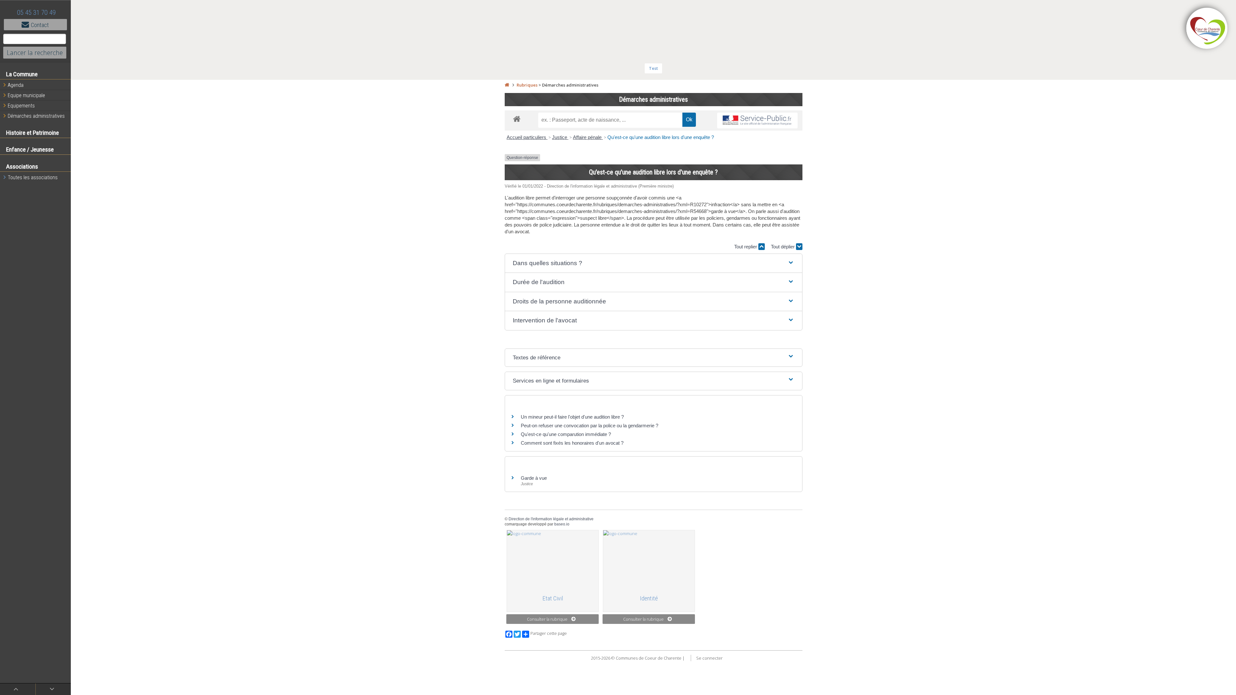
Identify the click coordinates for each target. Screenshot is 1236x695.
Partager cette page (548, 633)
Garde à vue (534, 478)
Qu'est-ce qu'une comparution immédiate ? (566, 434)
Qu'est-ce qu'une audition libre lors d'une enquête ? (660, 137)
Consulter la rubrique (547, 619)
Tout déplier (783, 246)
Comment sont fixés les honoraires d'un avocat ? (572, 443)
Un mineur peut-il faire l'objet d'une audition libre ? (572, 417)
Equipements (21, 106)
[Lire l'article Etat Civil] (552, 559)
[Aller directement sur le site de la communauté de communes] (1207, 29)
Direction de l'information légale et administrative (551, 519)
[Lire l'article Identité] (649, 559)
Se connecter (709, 658)
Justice (560, 137)
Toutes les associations (33, 177)
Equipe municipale (26, 95)
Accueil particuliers (527, 137)
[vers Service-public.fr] (757, 120)
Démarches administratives (36, 116)
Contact (40, 25)
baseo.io (561, 524)
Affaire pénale (588, 137)
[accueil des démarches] (517, 119)
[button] (653, 263)
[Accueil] (507, 85)
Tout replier (746, 246)
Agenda (15, 85)
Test (653, 68)
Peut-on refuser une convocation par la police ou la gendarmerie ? (589, 425)
